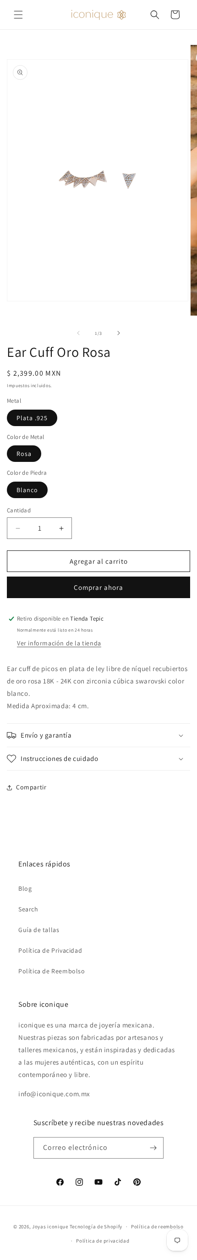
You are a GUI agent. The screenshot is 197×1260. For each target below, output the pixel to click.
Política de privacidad (102, 1241)
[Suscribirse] (153, 1148)
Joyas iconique (50, 1226)
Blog (25, 888)
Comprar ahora (98, 587)
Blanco (27, 490)
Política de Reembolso (51, 971)
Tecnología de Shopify (96, 1226)
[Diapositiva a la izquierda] (78, 333)
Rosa (24, 454)
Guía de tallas (38, 930)
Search (28, 909)
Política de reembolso (157, 1226)
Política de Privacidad (50, 950)
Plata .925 (32, 418)
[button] (18, 15)
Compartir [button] (31, 787)
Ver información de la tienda (59, 643)
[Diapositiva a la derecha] (119, 333)
